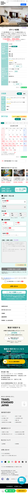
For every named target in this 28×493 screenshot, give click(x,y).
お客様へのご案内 (5, 432)
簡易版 (19, 93)
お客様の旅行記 (18, 422)
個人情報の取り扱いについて (9, 278)
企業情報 (3, 443)
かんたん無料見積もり (6, 453)
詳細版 (24, 93)
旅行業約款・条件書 (17, 486)
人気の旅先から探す (19, 418)
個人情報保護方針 (10, 486)
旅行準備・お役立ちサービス (7, 434)
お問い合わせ (14, 286)
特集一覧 (17, 420)
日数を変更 (14, 46)
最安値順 (23, 119)
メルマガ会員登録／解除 (19, 434)
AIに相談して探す (5, 418)
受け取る (23, 4)
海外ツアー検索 (18, 416)
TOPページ (4, 416)
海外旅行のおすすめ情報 (6, 422)
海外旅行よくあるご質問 (19, 432)
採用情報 (17, 443)
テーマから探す (5, 420)
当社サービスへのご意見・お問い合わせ (9, 455)
